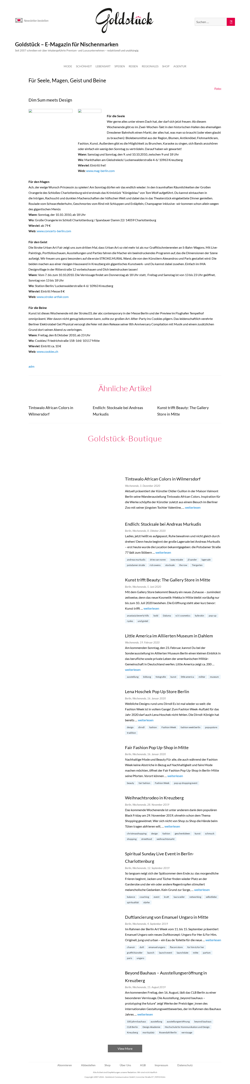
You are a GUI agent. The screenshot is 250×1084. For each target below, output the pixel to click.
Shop (166, 66)
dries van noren (158, 559)
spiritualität (133, 902)
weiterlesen (193, 507)
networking (195, 896)
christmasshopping (136, 833)
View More (125, 1048)
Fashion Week (169, 727)
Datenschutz (185, 1065)
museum (214, 676)
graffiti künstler (135, 952)
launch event (165, 952)
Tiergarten (197, 565)
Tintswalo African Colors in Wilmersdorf (162, 478)
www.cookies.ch (47, 351)
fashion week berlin (190, 727)
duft (142, 947)
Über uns (125, 1065)
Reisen (133, 66)
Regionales (150, 66)
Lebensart (103, 66)
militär (202, 676)
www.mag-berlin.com (100, 171)
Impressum (161, 1065)
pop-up (212, 615)
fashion (153, 727)
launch (150, 952)
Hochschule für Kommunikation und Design (187, 1027)
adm (31, 366)
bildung (147, 676)
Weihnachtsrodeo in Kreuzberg (154, 797)
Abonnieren (64, 1065)
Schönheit (84, 66)
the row (183, 565)
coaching (144, 896)
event (156, 896)
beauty (130, 783)
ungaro (140, 958)
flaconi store (176, 947)
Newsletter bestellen (36, 20)
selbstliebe (211, 896)
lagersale (206, 559)
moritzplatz (148, 1032)
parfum (207, 952)
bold (156, 615)
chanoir (131, 947)
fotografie (161, 676)
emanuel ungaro (157, 947)
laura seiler (179, 896)
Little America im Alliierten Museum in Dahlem (169, 635)
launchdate (182, 952)
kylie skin (199, 615)
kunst (173, 676)
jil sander (192, 559)
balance (131, 896)
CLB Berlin (132, 1027)
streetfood (146, 839)
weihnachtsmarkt (165, 839)
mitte (195, 952)
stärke (146, 902)
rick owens (155, 565)
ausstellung (132, 676)
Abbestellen (88, 1065)
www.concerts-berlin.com (54, 231)
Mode (68, 66)
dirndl (141, 727)
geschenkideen (182, 833)
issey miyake (177, 559)
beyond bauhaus (202, 1021)
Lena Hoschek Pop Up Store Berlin (157, 691)
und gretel (143, 621)
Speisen (119, 66)
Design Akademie (151, 1027)
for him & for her (195, 947)
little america (187, 676)
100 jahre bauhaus (136, 1021)
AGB (143, 1065)
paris (129, 958)
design (130, 727)
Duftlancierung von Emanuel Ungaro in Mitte (166, 917)
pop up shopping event (185, 783)
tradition (131, 732)
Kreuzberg (132, 1032)
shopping (132, 839)
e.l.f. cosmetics (183, 615)
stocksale (170, 565)
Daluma (167, 615)
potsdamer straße (136, 565)
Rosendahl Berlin (168, 1032)
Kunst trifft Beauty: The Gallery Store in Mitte (167, 579)
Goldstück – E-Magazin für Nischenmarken (66, 44)
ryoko (130, 621)
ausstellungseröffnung (178, 1021)
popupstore (211, 727)
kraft (166, 896)
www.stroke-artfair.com (53, 297)
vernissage (186, 1032)
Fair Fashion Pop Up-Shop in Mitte (157, 747)
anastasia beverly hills (138, 615)
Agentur (179, 66)
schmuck (209, 833)
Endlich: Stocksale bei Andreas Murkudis (163, 524)
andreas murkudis (136, 559)
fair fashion (144, 783)
